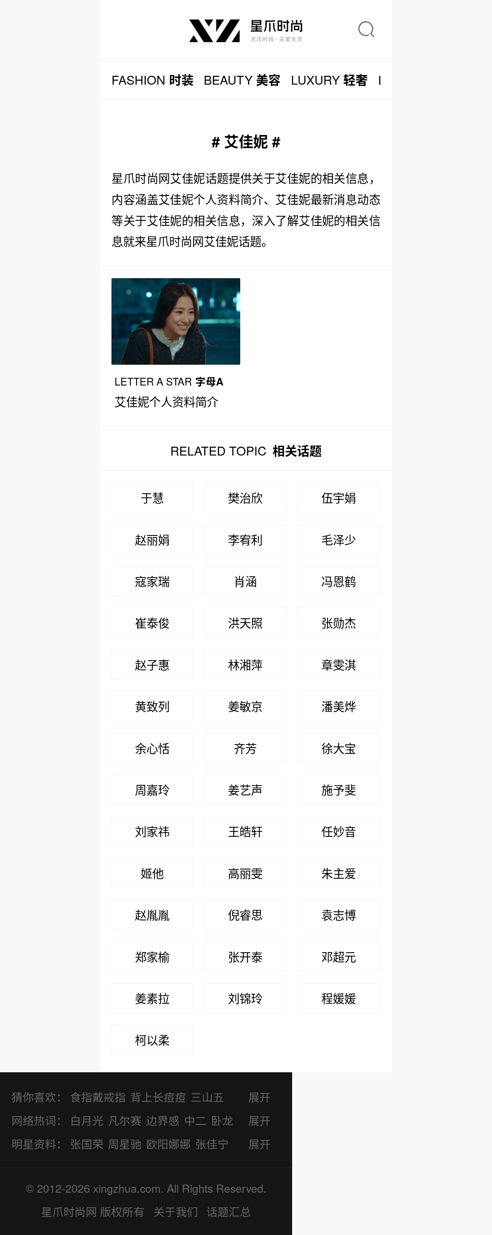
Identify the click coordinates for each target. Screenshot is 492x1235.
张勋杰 (338, 622)
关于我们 (175, 1211)
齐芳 (245, 747)
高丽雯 (245, 872)
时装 (152, 79)
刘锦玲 (245, 998)
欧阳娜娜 (168, 1144)
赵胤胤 (152, 914)
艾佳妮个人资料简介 (166, 401)
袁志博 (338, 914)
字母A (169, 381)
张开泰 (245, 956)
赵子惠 (152, 664)
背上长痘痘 (158, 1097)
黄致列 (152, 706)
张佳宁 (212, 1144)
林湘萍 (245, 664)
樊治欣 (245, 497)
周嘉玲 (152, 789)
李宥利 (245, 539)
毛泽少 (338, 539)
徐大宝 (338, 747)
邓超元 (338, 956)
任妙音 (338, 831)
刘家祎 (152, 831)
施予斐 (338, 789)
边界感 (163, 1120)
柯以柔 (152, 1039)
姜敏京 (245, 706)
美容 (242, 79)
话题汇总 (228, 1211)
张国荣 (86, 1144)
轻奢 (329, 79)
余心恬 (152, 747)
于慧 (152, 497)
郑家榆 (152, 956)
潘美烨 (338, 706)
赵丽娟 (152, 539)
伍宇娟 (338, 497)
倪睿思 (245, 914)
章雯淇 (338, 664)
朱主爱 (338, 872)
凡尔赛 (124, 1120)
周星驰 (124, 1144)
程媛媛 (338, 998)
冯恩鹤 (338, 580)
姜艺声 (245, 789)
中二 (195, 1120)
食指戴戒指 (98, 1097)
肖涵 (245, 580)
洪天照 (245, 622)
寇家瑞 (152, 580)
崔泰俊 (152, 622)
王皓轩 (245, 831)
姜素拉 (152, 998)
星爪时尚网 (69, 1211)
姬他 (152, 872)
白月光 (86, 1120)
